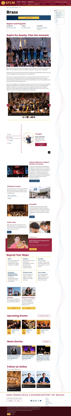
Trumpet (10, 137)
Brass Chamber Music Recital (45, 330)
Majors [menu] (29, 4)
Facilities (9, 198)
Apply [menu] (18, 4)
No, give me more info (11, 411)
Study (18, 2)
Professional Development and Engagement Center (13, 274)
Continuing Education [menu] (52, 4)
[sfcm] (8, 3)
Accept (9, 414)
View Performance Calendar (44, 315)
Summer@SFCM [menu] (61, 4)
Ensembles (32, 216)
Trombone (11, 140)
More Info (14, 308)
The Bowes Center (27, 272)
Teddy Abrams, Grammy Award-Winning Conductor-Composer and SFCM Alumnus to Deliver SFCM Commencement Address (43, 357)
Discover (24, 2)
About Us (46, 398)
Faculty (24, 4)
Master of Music (58, 13)
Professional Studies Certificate (59, 15)
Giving (61, 1)
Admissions (47, 399)
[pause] (48, 94)
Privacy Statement (34, 407)
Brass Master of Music (26, 27)
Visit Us (9, 232)
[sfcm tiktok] (36, 400)
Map (18, 400)
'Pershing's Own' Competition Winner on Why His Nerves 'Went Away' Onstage (28, 357)
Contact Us (11, 400)
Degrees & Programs (15, 7)
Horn (10, 134)
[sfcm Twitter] (38, 400)
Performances (57, 1)
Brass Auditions (58, 17)
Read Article (33, 249)
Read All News (46, 341)
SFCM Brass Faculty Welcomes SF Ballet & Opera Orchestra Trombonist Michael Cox (13, 357)
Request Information (28, 17)
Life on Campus (42, 272)
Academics (25, 259)
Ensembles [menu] (36, 4)
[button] (23, 378)
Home (7, 7)
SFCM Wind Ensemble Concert (15, 330)
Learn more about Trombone (41, 144)
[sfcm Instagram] (33, 400)
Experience (30, 2)
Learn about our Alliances (34, 180)
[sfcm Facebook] (31, 400)
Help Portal (47, 406)
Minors (9, 259)
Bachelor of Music (59, 12)
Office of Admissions (12, 195)
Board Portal (47, 401)
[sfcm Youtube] (40, 400)
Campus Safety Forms (48, 402)
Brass (56, 10)
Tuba (10, 143)
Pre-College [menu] (43, 4)
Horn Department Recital (29, 330)
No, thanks (13, 414)
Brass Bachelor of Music (11, 27)
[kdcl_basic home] (35, 395)
